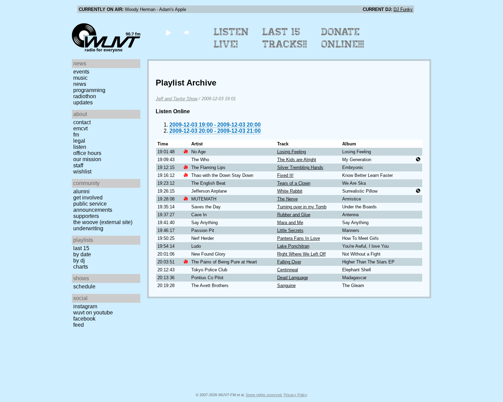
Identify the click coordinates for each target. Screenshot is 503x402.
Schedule (84, 286)
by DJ (79, 260)
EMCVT (80, 128)
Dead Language (292, 277)
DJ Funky (403, 9)
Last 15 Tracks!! (284, 38)
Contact (82, 122)
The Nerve (287, 199)
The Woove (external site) (102, 222)
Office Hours (87, 153)
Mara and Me (290, 222)
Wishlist (82, 171)
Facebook (84, 319)
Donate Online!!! (342, 38)
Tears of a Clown (293, 183)
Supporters (86, 216)
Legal (79, 141)
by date (82, 254)
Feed (78, 325)
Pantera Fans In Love (298, 238)
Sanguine (286, 285)
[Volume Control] (187, 32)
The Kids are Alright (296, 159)
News (79, 84)
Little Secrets (290, 230)
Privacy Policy (295, 395)
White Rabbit (289, 191)
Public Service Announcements (92, 207)
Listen (79, 147)
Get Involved (88, 197)
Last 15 (81, 248)
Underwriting (88, 228)
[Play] (168, 32)
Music (80, 78)
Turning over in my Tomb (301, 206)
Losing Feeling (291, 151)
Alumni (81, 191)
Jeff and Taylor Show (176, 98)
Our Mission (87, 159)
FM (76, 135)
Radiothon (84, 96)
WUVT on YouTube (93, 312)
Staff (78, 165)
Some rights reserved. (264, 395)
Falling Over (289, 261)
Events (81, 72)
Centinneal (287, 269)
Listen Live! (231, 38)
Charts (80, 267)
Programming (89, 90)
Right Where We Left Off (301, 254)
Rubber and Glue (293, 214)
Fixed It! (285, 175)
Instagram (85, 306)
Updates (83, 102)
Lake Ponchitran (293, 246)
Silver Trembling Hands (300, 167)
